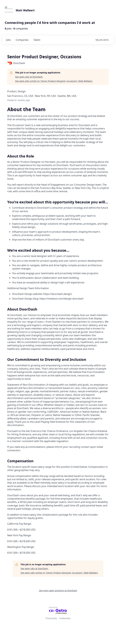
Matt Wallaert (25, 10)
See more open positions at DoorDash (58, 590)
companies (22, 40)
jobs (8, 40)
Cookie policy (64, 618)
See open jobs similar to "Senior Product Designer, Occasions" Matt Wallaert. (54, 81)
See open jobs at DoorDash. (29, 76)
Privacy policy (51, 618)
